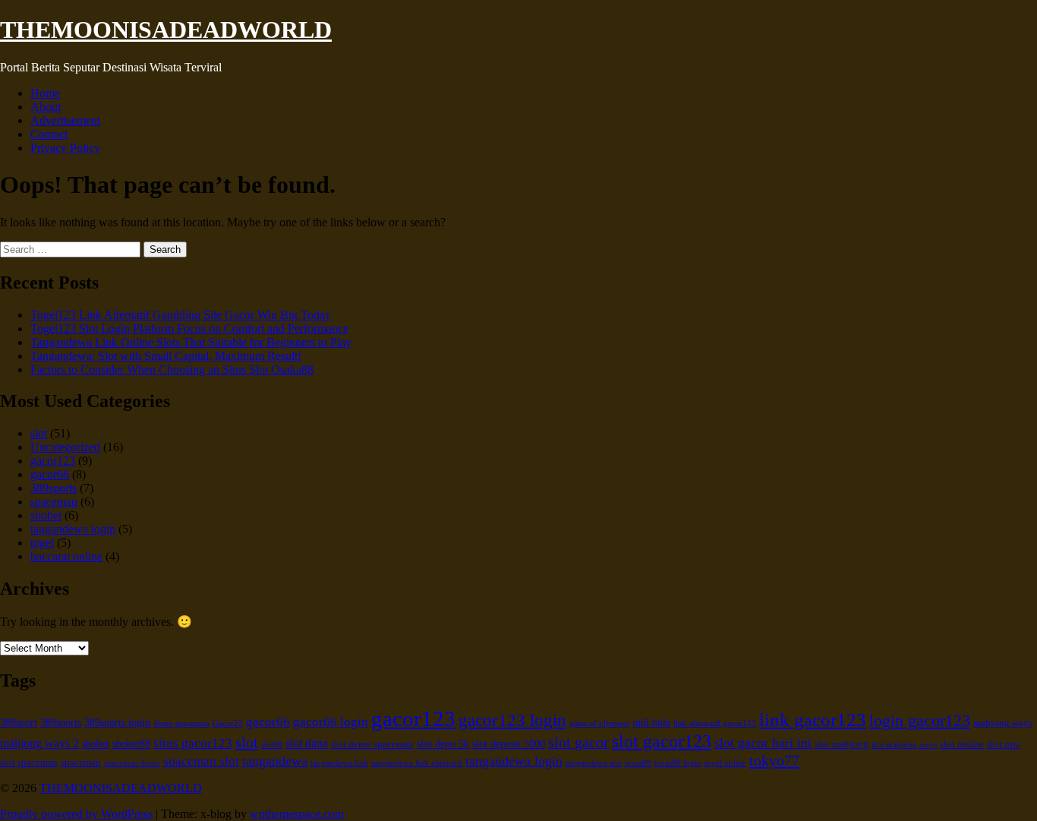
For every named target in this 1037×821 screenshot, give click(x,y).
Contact (49, 134)
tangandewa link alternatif (416, 763)
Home (45, 93)
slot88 (271, 744)
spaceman (53, 501)
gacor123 (52, 460)
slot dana (306, 743)
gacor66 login (330, 722)
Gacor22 (228, 723)
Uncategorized (65, 446)
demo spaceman (181, 723)
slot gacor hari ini (763, 742)
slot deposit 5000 (508, 743)
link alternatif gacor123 (714, 723)
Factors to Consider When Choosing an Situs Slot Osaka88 (172, 369)
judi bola (651, 722)
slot (38, 433)
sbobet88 (131, 743)
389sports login (117, 722)
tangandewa (274, 761)
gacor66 (49, 474)
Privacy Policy (65, 147)
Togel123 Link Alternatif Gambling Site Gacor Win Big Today (180, 314)
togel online (725, 763)
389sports (53, 488)
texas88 (638, 763)
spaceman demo (132, 763)
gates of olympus (599, 723)
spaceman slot (201, 761)
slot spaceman (29, 762)
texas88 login (677, 763)
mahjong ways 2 (39, 743)
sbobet (45, 515)
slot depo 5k (443, 743)
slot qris (1003, 744)
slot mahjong (841, 744)
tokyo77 (774, 760)
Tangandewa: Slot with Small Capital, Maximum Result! (165, 355)
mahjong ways (1002, 723)
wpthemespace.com (297, 813)
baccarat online (66, 556)
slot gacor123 (661, 741)
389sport (18, 722)
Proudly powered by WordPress (76, 813)
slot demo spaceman (372, 744)
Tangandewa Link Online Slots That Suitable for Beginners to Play (190, 342)
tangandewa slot (594, 763)
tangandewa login (72, 529)
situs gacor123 (192, 743)
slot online (962, 744)
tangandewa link (339, 763)
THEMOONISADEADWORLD (166, 29)
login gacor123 (919, 721)
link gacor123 (812, 719)
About (45, 106)
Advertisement (65, 120)
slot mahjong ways (904, 744)
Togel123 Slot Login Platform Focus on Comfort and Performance (189, 328)
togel (42, 542)
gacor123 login (512, 720)
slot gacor (578, 742)
